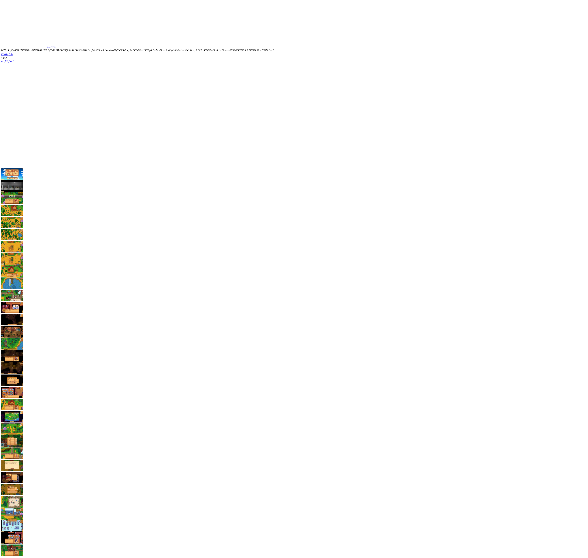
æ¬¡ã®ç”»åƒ (7, 61)
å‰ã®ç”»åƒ (7, 54)
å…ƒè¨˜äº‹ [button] (52, 47)
